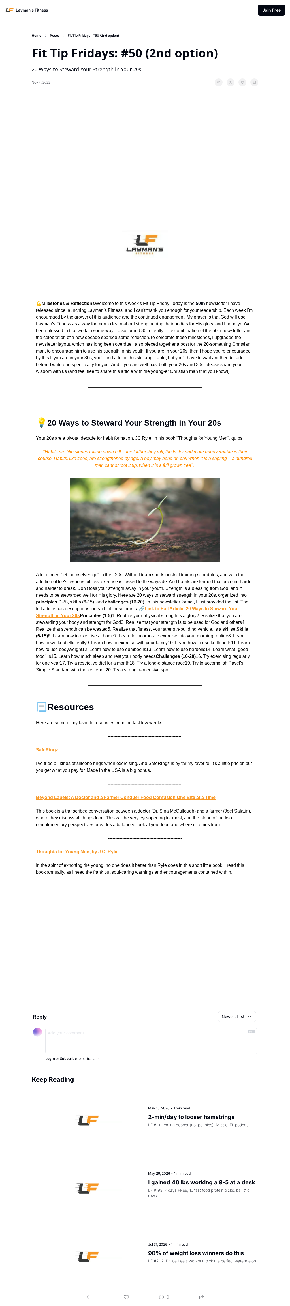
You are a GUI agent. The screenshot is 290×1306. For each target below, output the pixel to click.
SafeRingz (47, 749)
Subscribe (68, 1058)
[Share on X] (230, 82)
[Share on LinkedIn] (254, 82)
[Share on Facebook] (219, 82)
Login (50, 1058)
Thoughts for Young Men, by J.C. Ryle (76, 851)
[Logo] (9, 10)
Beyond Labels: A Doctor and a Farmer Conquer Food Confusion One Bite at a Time (126, 797)
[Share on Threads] (242, 82)
